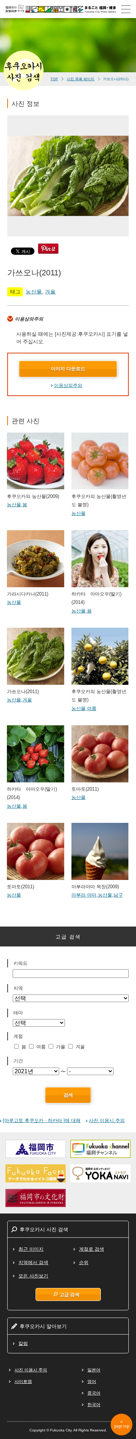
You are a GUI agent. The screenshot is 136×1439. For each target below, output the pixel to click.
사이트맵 (23, 1381)
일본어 (93, 1370)
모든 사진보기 (33, 1276)
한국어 (93, 1404)
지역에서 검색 (33, 1262)
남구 (118, 895)
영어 (91, 1381)
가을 (60, 1046)
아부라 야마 (83, 895)
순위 (83, 1262)
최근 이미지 (31, 1249)
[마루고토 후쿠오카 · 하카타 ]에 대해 (42, 1120)
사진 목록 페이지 (80, 79)
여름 (91, 708)
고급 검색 (69, 1294)
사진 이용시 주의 (107, 1120)
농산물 (34, 292)
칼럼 (23, 1343)
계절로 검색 (91, 1249)
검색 (68, 1095)
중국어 (93, 1393)
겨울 (50, 292)
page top (121, 1426)
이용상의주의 (68, 385)
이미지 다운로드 (68, 368)
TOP (54, 79)
